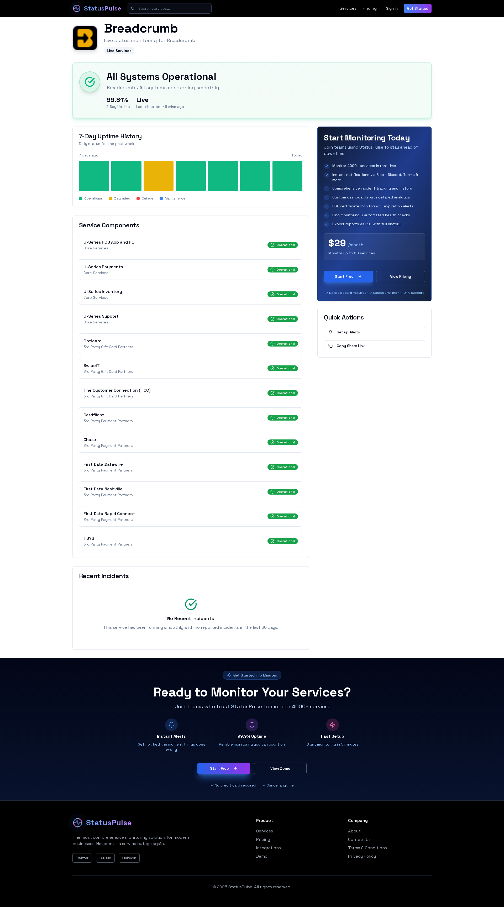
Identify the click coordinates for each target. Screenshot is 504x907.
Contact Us (359, 839)
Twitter (82, 858)
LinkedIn (129, 858)
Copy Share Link (351, 345)
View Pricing (400, 276)
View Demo (280, 768)
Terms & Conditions (367, 848)
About (354, 831)
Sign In (392, 8)
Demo (261, 856)
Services (348, 8)
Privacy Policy (362, 856)
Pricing (370, 8)
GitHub (105, 858)
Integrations (268, 848)
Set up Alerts (348, 332)
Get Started (417, 8)
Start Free (344, 276)
